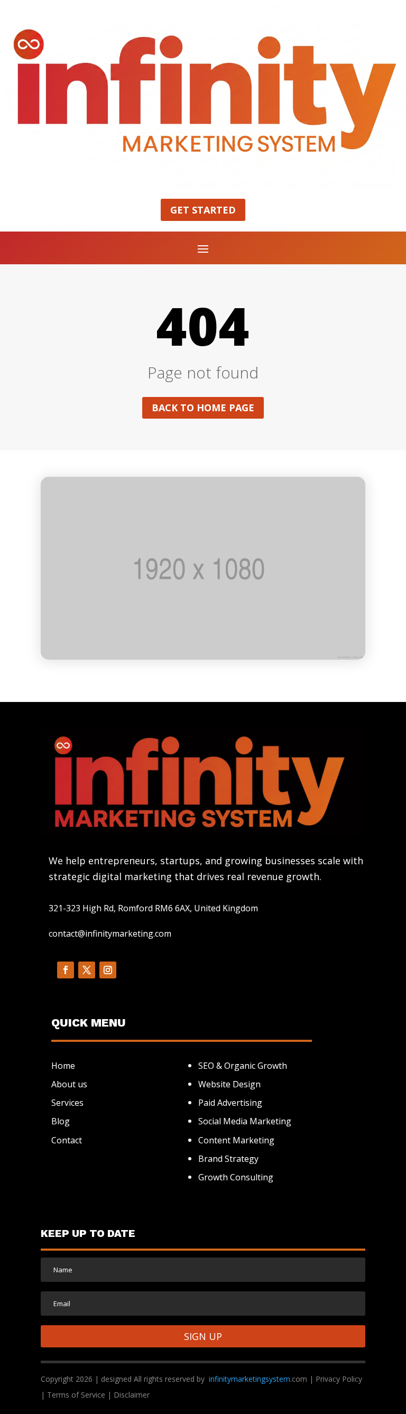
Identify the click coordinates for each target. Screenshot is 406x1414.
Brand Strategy (228, 1159)
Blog (60, 1121)
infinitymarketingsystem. (250, 1379)
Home (63, 1065)
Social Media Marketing (244, 1121)
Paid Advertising (230, 1102)
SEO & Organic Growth (242, 1065)
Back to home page (203, 407)
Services (67, 1102)
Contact (66, 1140)
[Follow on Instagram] (107, 970)
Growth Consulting (235, 1177)
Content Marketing (236, 1140)
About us (69, 1084)
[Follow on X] (86, 970)
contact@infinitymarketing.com (110, 933)
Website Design (229, 1084)
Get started (203, 210)
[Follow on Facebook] (65, 970)
